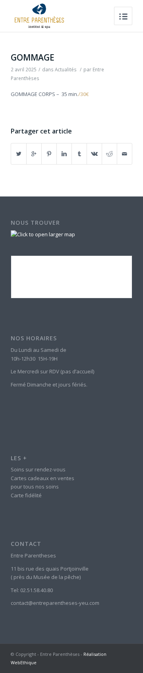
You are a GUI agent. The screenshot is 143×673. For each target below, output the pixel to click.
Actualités (66, 69)
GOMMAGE (32, 57)
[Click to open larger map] (43, 234)
